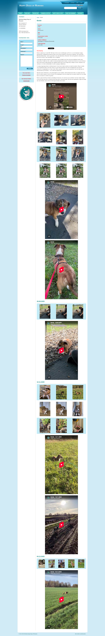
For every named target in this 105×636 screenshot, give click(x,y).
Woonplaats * (23, 48)
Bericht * (22, 54)
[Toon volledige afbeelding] (45, 120)
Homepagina (67, 2)
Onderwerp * (23, 51)
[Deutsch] (80, 5)
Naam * (22, 41)
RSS (77, 2)
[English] (78, 5)
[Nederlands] (76, 5)
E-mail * (22, 45)
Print (81, 2)
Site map (72, 2)
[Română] (81, 5)
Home (38, 17)
